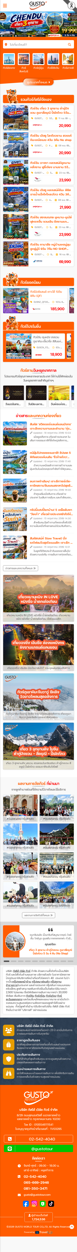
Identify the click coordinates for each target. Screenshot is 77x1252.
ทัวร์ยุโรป (51, 995)
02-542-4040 (35, 1176)
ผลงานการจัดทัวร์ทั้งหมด (37, 915)
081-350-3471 (35, 1188)
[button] (6, 961)
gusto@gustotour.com (37, 1194)
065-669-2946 (36, 1182)
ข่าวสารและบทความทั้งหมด (19, 568)
